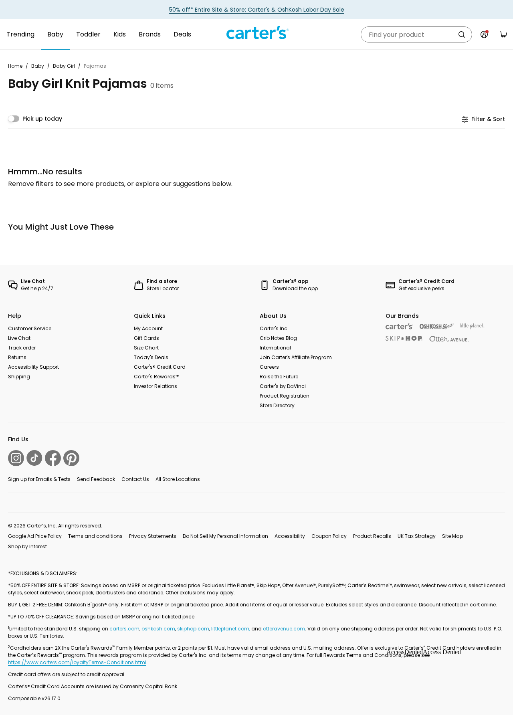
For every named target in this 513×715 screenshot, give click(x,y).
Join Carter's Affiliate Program (296, 357)
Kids (119, 34)
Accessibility (290, 536)
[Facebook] (53, 458)
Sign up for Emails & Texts (39, 479)
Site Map (452, 536)
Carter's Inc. (274, 328)
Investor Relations (155, 386)
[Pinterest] (71, 458)
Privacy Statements (152, 536)
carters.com (124, 628)
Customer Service (29, 328)
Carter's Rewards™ (156, 376)
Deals (182, 34)
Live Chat (19, 338)
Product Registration (284, 395)
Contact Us (135, 479)
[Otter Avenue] (449, 339)
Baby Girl (64, 66)
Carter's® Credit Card (160, 367)
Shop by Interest (27, 546)
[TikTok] (34, 458)
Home (15, 66)
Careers (269, 367)
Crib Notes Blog (278, 338)
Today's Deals (151, 357)
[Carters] (399, 326)
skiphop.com (193, 628)
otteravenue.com (284, 628)
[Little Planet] (472, 326)
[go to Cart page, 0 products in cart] (503, 34)
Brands (150, 34)
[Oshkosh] (437, 326)
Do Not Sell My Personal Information (225, 536)
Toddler (88, 34)
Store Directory (277, 405)
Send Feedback (96, 479)
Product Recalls (372, 536)
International (275, 347)
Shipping (19, 376)
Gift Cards (146, 338)
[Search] (461, 34)
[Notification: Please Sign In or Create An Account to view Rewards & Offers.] (484, 34)
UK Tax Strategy (417, 536)
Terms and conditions (95, 536)
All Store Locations (178, 479)
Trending (20, 34)
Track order (22, 347)
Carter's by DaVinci (283, 386)
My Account (148, 328)
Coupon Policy (329, 536)
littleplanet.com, (231, 628)
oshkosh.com (158, 628)
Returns (17, 357)
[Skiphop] (404, 338)
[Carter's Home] (256, 33)
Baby (55, 34)
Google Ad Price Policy (35, 536)
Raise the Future (279, 376)
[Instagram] (16, 458)
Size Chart (146, 347)
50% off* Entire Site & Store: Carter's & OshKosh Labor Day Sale (256, 10)
